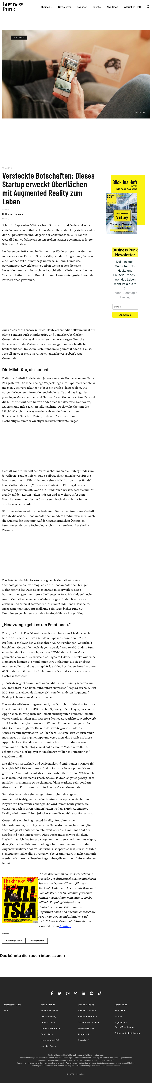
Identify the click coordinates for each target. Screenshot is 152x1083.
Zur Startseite (37, 940)
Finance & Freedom (87, 1016)
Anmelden (125, 314)
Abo (6, 1010)
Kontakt (118, 1016)
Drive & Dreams (48, 1022)
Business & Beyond (87, 1010)
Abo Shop (112, 6)
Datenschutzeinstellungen (128, 1033)
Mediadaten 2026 (12, 1004)
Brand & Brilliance (49, 1010)
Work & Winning (48, 1016)
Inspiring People (49, 1046)
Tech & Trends (19, 37)
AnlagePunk (83, 1034)
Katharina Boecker (12, 214)
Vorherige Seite (14, 940)
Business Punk (13, 7)
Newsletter (64, 6)
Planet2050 (83, 1040)
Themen (46, 6)
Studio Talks (47, 1034)
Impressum (120, 1010)
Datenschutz (121, 1004)
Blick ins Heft (124, 182)
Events (96, 6)
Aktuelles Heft (132, 6)
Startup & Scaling (86, 1004)
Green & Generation (51, 1028)
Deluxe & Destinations (88, 1022)
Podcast (82, 6)
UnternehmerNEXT (50, 1040)
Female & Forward (86, 1028)
